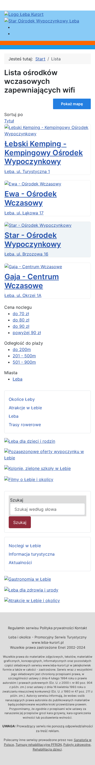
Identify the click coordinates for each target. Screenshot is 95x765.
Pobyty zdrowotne (77, 745)
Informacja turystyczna (32, 554)
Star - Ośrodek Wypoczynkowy (32, 240)
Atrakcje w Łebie (25, 407)
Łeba (17, 379)
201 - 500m (24, 355)
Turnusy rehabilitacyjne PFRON (39, 745)
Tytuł (9, 120)
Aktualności (20, 562)
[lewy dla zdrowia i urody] (31, 589)
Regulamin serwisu (23, 628)
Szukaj (16, 500)
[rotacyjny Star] (41, 20)
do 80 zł (21, 320)
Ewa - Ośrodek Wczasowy (30, 198)
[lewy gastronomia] (27, 578)
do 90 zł (21, 326)
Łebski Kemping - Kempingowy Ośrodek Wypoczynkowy (43, 152)
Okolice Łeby (22, 399)
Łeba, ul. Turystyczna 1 (27, 171)
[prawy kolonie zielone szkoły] (37, 468)
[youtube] (28, 479)
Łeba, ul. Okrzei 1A (22, 295)
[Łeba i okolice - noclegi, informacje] (24, 13)
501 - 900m (24, 362)
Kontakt (81, 628)
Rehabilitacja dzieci (47, 749)
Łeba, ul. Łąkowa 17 (24, 212)
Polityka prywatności (57, 628)
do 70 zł (21, 313)
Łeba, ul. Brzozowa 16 (26, 254)
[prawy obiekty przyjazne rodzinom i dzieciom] (29, 440)
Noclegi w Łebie (25, 545)
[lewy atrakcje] (32, 600)
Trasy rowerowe (25, 424)
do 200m (22, 349)
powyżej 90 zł (27, 332)
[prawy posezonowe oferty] (47, 454)
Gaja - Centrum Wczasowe (31, 281)
